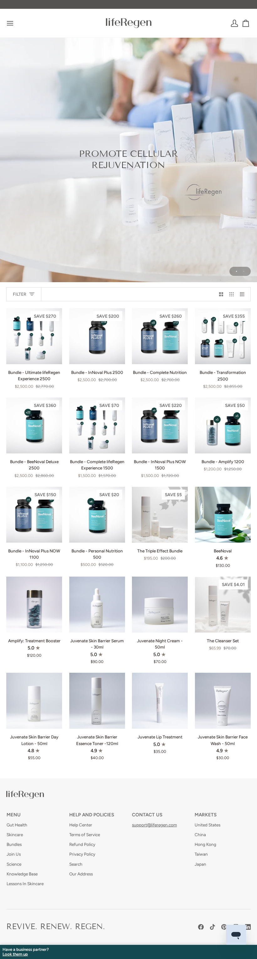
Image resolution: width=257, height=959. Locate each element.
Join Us (14, 854)
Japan (200, 864)
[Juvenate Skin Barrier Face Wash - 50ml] (223, 701)
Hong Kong (205, 844)
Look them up (15, 954)
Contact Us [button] (147, 815)
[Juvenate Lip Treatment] (160, 701)
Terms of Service (84, 834)
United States (207, 824)
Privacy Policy (82, 854)
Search (75, 864)
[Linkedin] (248, 927)
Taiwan (201, 854)
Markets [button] (206, 815)
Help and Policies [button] (91, 815)
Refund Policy (82, 844)
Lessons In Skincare (25, 883)
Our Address (81, 873)
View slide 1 (236, 271)
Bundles (14, 844)
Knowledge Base (22, 873)
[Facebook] (201, 927)
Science (14, 864)
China (200, 834)
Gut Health (17, 824)
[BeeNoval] (223, 515)
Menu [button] (14, 815)
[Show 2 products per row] (221, 294)
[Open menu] (15, 23)
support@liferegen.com (154, 824)
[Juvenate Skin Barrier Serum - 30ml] (97, 605)
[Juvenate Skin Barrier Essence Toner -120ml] (97, 701)
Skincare (15, 834)
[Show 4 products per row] (244, 294)
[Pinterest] (224, 927)
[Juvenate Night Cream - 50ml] (160, 605)
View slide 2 (243, 271)
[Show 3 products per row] (231, 294)
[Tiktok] (212, 927)
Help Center (80, 824)
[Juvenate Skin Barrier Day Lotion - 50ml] (34, 701)
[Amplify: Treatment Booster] (34, 605)
